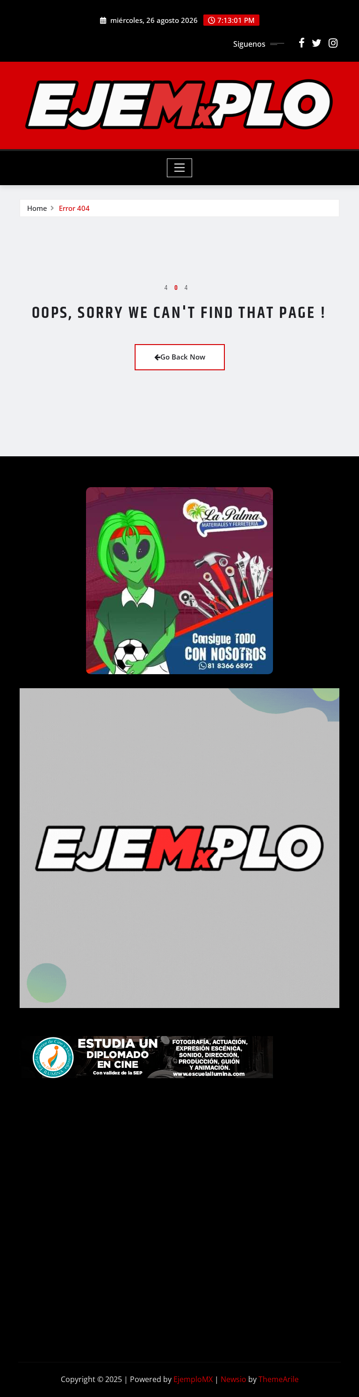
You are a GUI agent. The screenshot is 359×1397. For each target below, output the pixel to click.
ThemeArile (278, 1379)
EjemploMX (193, 1379)
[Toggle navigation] (180, 167)
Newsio (233, 1379)
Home (37, 208)
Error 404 (74, 208)
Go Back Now (182, 356)
